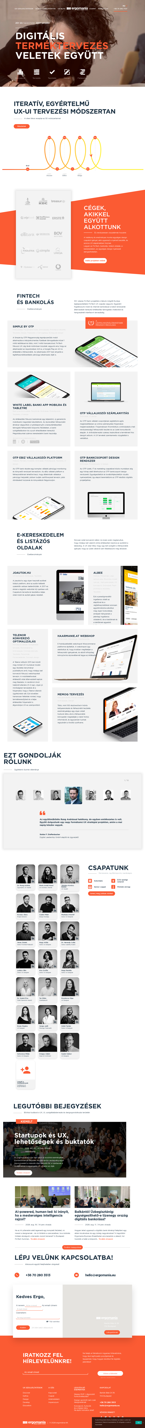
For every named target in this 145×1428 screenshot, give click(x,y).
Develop (26, 1402)
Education (27, 1406)
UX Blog (61, 9)
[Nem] (143, 1423)
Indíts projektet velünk (95, 261)
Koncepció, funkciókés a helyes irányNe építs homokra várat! (84, 1408)
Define (25, 1396)
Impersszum (53, 1402)
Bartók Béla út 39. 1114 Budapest (107, 1394)
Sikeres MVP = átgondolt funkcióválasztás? (84, 1395)
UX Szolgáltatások (24, 9)
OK (139, 1422)
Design (26, 1399)
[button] (97, 1310)
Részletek (21, 126)
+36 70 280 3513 (38, 1275)
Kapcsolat (103, 9)
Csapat (92, 9)
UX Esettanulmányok (45, 9)
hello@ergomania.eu (100, 1275)
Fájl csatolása (54, 1321)
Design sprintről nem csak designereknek (85, 1401)
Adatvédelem (54, 1399)
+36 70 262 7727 (120, 9)
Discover (26, 1393)
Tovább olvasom (38, 1239)
